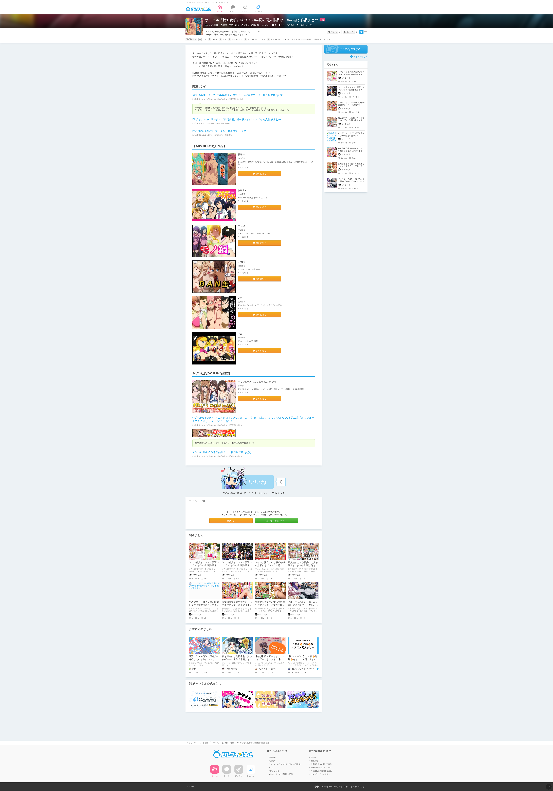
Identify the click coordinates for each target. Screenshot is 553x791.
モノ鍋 (241, 226)
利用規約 (272, 761)
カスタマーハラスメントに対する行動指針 (285, 764)
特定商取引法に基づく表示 (321, 764)
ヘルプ (271, 767)
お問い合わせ (274, 771)
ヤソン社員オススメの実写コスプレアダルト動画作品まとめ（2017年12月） (204, 565)
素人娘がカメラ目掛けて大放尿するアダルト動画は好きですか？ (303, 565)
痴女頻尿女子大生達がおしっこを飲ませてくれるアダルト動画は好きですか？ (237, 604)
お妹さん (242, 190)
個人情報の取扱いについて (321, 767)
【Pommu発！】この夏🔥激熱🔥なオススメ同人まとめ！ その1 (304, 659)
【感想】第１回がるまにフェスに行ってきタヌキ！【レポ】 (270, 659)
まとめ (205, 743)
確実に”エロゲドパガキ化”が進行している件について (203, 658)
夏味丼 (241, 154)
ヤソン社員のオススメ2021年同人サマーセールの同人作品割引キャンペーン (300, 39)
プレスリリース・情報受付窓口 (281, 774)
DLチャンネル (198, 8)
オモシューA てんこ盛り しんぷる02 (257, 381)
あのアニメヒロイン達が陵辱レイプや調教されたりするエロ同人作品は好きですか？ (204, 604)
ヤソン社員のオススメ (256, 39)
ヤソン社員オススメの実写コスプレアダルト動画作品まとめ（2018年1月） (237, 565)
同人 (224, 39)
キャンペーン (237, 39)
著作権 (313, 757)
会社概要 (272, 757)
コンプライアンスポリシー (321, 774)
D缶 (240, 333)
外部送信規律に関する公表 (321, 771)
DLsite (214, 39)
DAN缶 (241, 261)
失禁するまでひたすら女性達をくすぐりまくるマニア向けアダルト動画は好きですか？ (270, 604)
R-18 (204, 39)
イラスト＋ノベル (306, 25)
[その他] (365, 32)
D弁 (240, 297)
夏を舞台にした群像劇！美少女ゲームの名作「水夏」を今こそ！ (237, 659)
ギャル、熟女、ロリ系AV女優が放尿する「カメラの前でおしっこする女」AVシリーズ (270, 565)
